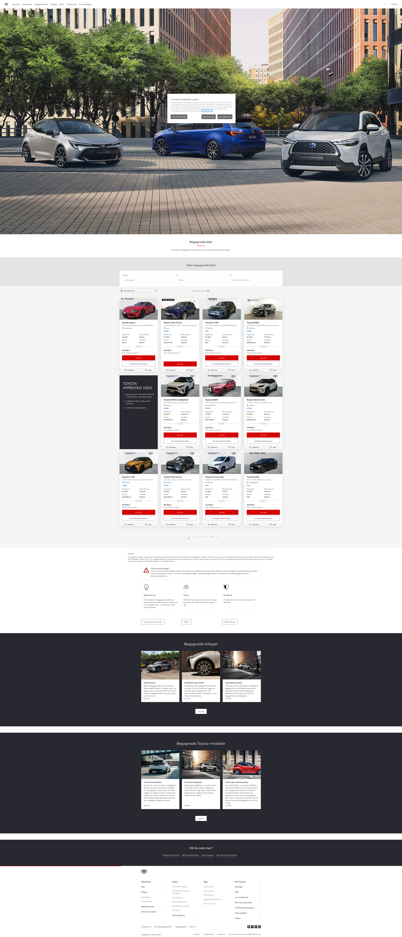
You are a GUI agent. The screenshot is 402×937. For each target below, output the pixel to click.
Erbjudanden (27, 4)
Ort (230, 275)
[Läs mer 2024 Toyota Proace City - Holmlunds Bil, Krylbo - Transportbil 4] (222, 463)
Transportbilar (146, 901)
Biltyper (144, 892)
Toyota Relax (208, 886)
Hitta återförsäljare (179, 886)
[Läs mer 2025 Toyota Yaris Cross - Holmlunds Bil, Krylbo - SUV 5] (180, 463)
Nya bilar (16, 4)
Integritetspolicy (209, 934)
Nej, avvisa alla (208, 117)
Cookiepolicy (221, 934)
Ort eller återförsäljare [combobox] (240, 280)
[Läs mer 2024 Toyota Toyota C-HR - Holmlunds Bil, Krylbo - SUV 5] (139, 463)
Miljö (237, 892)
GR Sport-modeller (148, 911)
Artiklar (238, 918)
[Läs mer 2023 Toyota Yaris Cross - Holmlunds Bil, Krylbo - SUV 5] (263, 386)
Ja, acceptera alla (225, 117)
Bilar (143, 886)
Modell (125, 275)
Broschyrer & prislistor (181, 906)
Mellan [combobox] (181, 280)
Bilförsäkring (208, 895)
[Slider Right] (156, 309)
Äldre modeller (241, 913)
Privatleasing (177, 897)
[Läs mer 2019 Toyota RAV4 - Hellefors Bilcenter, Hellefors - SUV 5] (222, 386)
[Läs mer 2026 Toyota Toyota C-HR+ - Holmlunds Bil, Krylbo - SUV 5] (222, 309)
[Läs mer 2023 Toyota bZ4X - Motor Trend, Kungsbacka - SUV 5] (263, 463)
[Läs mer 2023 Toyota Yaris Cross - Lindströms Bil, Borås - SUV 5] (180, 309)
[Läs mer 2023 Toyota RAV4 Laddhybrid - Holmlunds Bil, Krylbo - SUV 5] (180, 386)
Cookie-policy (206, 111)
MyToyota (395, 4)
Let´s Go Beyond (241, 897)
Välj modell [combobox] (129, 280)
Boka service (210, 903)
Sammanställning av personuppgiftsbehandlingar (245, 934)
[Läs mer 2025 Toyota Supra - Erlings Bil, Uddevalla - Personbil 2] (139, 309)
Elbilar (61, 4)
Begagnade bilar (41, 4)
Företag (53, 4)
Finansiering (71, 4)
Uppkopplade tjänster (212, 899)
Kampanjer (176, 910)
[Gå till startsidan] (6, 4)
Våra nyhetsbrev (178, 915)
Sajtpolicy (197, 934)
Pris (177, 275)
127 (212, 536)
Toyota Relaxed (150, 607)
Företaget (239, 886)
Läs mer (139, 358)
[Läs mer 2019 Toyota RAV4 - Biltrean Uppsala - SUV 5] (263, 309)
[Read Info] (138, 353)
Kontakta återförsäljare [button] (139, 364)
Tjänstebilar (145, 897)
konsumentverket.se (159, 576)
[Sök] (385, 4)
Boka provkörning (179, 901)
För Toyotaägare (85, 4)
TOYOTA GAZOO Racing (244, 907)
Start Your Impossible (243, 902)
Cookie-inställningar (179, 117)
